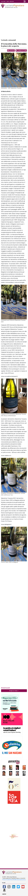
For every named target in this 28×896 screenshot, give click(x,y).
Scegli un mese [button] (13, 690)
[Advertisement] (14, 23)
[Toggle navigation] (24, 1)
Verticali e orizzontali (8, 40)
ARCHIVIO (11, 1)
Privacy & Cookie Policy (7, 879)
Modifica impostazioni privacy (19, 879)
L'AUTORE (3, 1)
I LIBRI (7, 1)
